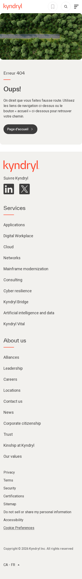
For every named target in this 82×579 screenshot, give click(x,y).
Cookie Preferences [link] (18, 528)
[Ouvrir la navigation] (76, 6)
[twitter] (24, 189)
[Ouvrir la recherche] (66, 6)
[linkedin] (8, 189)
